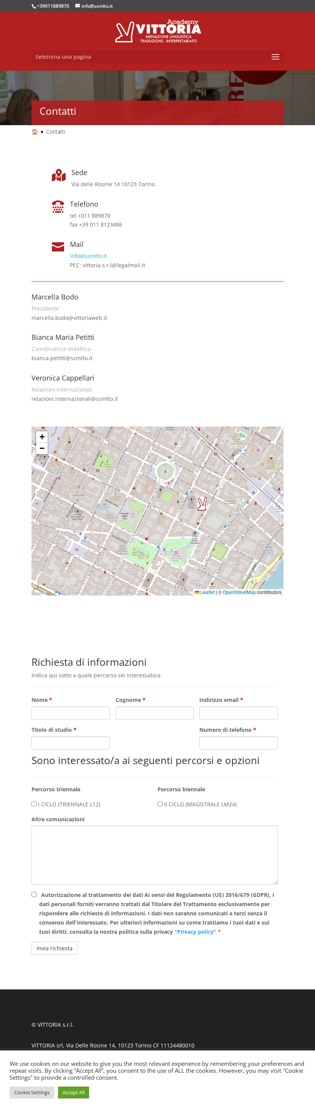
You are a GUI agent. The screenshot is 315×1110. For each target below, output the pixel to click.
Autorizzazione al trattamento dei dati (156, 913)
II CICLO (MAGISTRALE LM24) (199, 804)
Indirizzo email (221, 699)
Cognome (131, 699)
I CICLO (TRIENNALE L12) (68, 804)
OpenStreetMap (239, 592)
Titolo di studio (54, 729)
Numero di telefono (227, 729)
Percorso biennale (181, 789)
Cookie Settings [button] (32, 1092)
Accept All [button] (74, 1092)
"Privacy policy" (196, 931)
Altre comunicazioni (58, 819)
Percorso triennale (56, 789)
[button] (202, 504)
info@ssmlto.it (88, 256)
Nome (42, 699)
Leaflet (207, 592)
